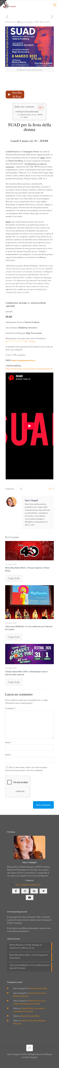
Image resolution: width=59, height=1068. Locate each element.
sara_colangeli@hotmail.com (28, 884)
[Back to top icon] (29, 1048)
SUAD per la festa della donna (27, 111)
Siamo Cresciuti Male (38, 988)
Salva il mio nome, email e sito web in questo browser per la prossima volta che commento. (26, 769)
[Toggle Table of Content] (39, 107)
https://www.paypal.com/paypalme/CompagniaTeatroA (29, 368)
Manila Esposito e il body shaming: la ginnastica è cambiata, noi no (25, 946)
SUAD (26, 117)
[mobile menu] (54, 4)
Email (8, 754)
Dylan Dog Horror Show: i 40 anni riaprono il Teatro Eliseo (28, 956)
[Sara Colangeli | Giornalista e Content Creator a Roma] (9, 5)
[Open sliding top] (3, 3)
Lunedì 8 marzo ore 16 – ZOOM (31, 114)
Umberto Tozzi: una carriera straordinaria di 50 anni (29, 1002)
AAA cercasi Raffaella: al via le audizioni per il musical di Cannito (29, 966)
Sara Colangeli (26, 21)
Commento (10, 708)
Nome (8, 742)
